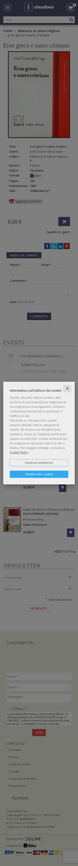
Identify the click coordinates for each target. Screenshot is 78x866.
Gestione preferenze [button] (39, 462)
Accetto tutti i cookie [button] (39, 474)
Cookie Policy (19, 452)
